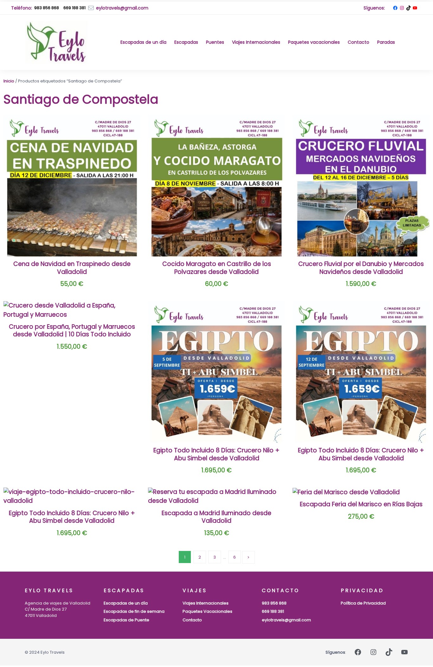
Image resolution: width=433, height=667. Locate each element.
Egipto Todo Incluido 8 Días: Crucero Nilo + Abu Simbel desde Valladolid (216, 454)
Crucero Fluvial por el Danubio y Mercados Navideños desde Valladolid (361, 268)
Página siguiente (248, 557)
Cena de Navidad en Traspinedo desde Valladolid (72, 268)
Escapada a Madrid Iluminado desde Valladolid (216, 517)
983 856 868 (46, 8)
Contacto (192, 620)
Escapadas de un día (126, 603)
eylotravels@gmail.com (286, 620)
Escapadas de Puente (126, 620)
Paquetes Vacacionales (207, 611)
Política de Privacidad (363, 603)
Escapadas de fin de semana (134, 611)
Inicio (8, 81)
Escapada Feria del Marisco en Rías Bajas (361, 504)
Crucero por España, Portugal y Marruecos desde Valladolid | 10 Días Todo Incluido (72, 331)
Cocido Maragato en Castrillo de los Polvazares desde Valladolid (216, 268)
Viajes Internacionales (206, 603)
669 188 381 (273, 611)
